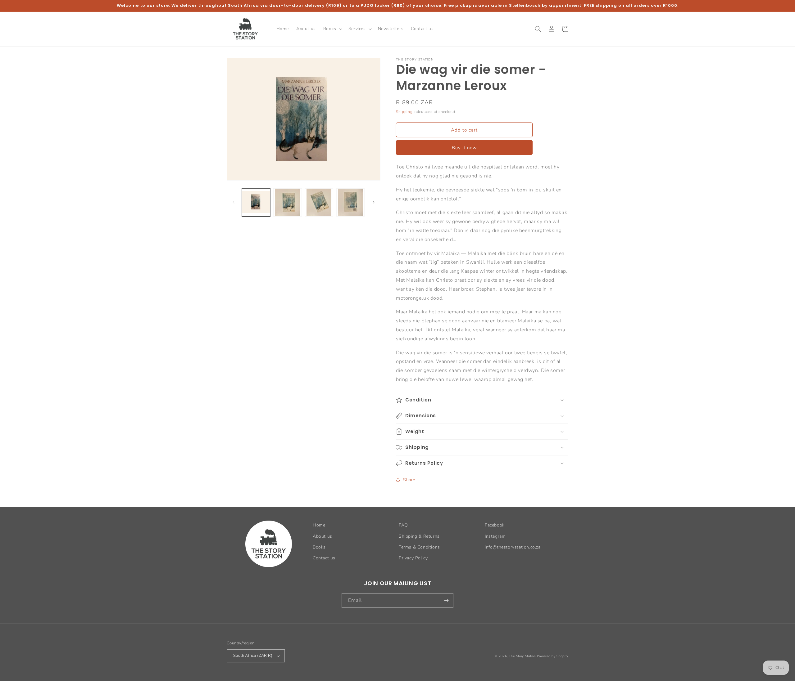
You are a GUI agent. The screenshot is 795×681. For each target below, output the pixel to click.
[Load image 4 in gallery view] (350, 202)
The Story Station (522, 656)
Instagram (495, 536)
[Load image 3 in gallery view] (319, 202)
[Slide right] (373, 202)
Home (319, 525)
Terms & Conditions (419, 547)
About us (322, 536)
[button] (332, 28)
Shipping (404, 111)
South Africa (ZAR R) (252, 655)
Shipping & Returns (419, 536)
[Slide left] (233, 202)
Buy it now (464, 148)
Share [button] (409, 480)
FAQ (403, 525)
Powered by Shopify (552, 656)
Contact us (324, 558)
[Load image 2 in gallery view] (287, 202)
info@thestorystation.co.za (513, 547)
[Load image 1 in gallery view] (256, 202)
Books (319, 547)
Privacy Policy (413, 558)
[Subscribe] (446, 600)
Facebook (495, 525)
